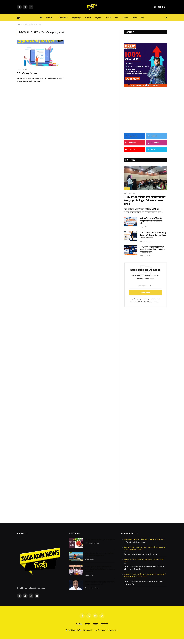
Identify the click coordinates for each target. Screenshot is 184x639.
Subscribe (159, 7)
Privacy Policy (146, 301)
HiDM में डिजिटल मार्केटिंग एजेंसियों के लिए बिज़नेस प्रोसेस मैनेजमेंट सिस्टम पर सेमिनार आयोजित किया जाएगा (153, 235)
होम (41, 18)
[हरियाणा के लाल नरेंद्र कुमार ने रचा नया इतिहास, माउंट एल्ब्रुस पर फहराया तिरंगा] (76, 556)
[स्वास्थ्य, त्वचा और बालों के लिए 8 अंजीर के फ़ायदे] (76, 543)
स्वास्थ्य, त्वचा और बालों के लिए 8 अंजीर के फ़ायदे (100, 540)
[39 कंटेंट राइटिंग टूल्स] (40, 53)
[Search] (165, 17)
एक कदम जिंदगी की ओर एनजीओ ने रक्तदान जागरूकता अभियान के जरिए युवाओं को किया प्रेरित (144, 568)
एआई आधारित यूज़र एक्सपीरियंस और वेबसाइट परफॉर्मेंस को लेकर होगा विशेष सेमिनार (151, 220)
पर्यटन (135, 18)
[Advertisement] (145, 110)
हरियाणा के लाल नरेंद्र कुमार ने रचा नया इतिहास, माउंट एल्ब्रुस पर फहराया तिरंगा (99, 554)
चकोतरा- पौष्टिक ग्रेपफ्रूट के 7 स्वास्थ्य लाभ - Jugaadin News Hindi (143, 539)
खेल (142, 18)
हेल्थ (116, 18)
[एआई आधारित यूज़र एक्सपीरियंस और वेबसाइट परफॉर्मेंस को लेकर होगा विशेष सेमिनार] (130, 221)
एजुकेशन (98, 18)
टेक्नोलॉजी (62, 18)
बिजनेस (108, 18)
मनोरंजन (126, 18)
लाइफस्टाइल (76, 18)
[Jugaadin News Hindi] (92, 7)
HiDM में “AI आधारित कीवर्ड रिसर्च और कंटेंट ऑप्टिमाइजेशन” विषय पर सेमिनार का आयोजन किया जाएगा (152, 249)
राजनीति (49, 18)
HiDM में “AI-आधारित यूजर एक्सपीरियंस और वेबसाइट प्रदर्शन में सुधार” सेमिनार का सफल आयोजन (144, 200)
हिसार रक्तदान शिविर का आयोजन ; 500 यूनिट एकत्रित (141, 554)
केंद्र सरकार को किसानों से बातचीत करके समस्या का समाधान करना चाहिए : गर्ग (99, 583)
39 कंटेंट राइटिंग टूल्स (27, 73)
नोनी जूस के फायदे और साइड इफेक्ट (135, 542)
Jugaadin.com (113, 630)
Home (19, 25)
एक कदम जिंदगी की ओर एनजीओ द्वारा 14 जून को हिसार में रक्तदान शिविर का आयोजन (144, 582)
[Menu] (18, 17)
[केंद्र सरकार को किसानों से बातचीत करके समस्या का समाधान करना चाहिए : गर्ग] (76, 585)
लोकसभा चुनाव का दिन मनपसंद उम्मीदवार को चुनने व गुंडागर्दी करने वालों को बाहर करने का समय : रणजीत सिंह (100, 569)
